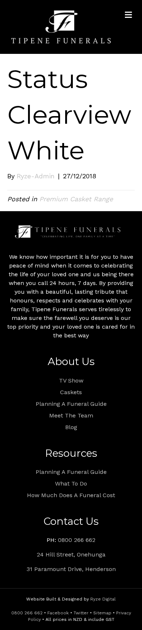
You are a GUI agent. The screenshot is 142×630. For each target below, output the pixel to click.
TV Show (71, 380)
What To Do (71, 483)
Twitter (81, 612)
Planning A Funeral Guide (71, 403)
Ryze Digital (103, 599)
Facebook (58, 612)
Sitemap (102, 612)
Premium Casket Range (76, 199)
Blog (71, 427)
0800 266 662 (76, 539)
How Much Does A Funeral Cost (71, 495)
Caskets (71, 392)
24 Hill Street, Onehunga (71, 554)
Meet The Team (71, 415)
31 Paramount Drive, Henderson (71, 569)
